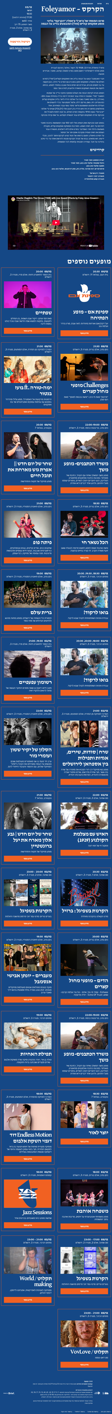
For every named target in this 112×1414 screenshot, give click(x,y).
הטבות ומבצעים (87, 4)
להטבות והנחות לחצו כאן (20, 49)
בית (107, 4)
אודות (99, 4)
